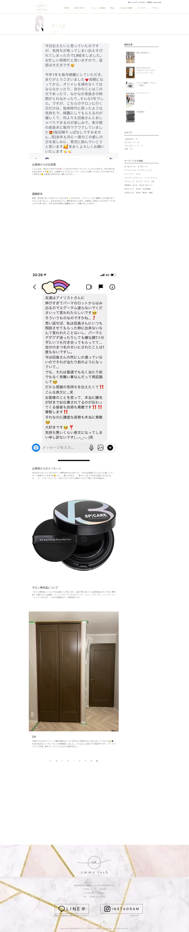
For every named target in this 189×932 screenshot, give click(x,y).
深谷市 (138, 193)
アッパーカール (130, 170)
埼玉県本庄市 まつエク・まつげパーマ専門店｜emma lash (92, 928)
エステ (138, 174)
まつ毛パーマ (142, 166)
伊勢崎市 (127, 185)
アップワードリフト (145, 170)
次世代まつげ (129, 193)
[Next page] (91, 760)
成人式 (135, 185)
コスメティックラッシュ (133, 178)
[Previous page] (56, 760)
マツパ (146, 181)
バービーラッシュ (150, 178)
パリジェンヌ (129, 181)
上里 (152, 181)
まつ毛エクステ (130, 166)
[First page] (50, 760)
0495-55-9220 (97, 897)
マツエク (139, 181)
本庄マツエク (129, 189)
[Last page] (96, 760)
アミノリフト (129, 174)
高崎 (150, 193)
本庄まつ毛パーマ (145, 185)
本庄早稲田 (147, 189)
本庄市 (138, 189)
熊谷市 (145, 193)
